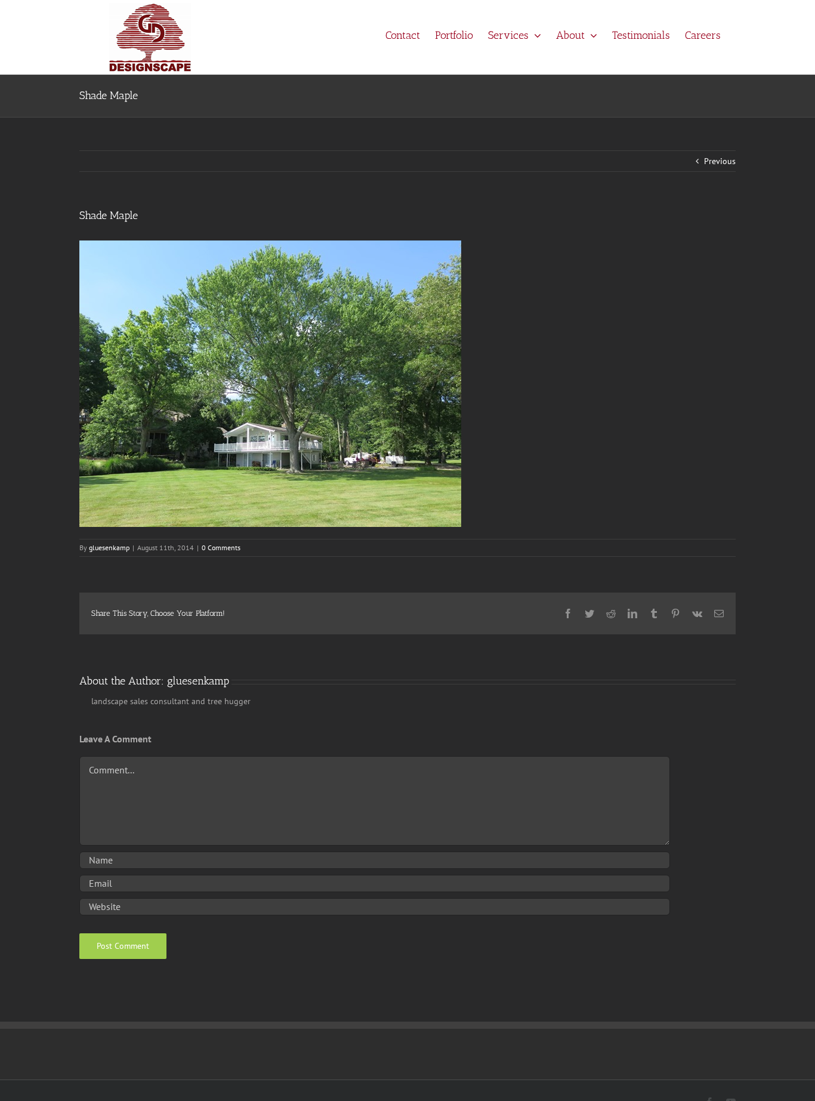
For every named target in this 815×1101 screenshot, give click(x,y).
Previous (720, 161)
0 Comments (221, 547)
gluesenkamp (109, 547)
